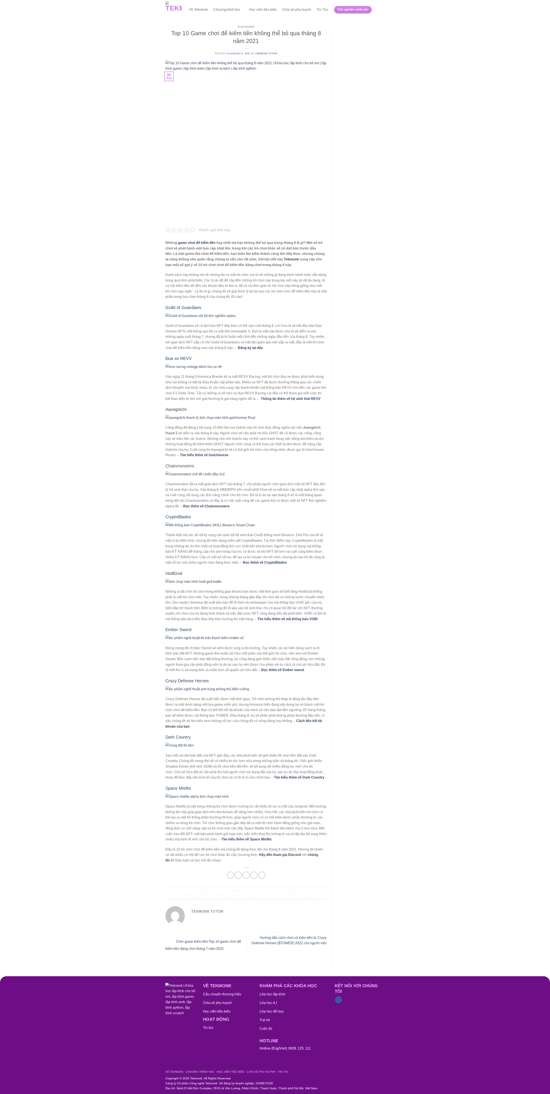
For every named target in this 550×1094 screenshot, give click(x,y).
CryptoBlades (178, 516)
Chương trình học (226, 9)
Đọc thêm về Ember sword (282, 670)
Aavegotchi (175, 409)
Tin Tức (322, 9)
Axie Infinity (251, 890)
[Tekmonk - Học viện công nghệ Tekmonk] (173, 9)
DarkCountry (187, 894)
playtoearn (246, 27)
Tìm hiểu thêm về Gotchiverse (204, 455)
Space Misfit (261, 894)
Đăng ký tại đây (250, 348)
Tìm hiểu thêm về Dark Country (299, 777)
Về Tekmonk (198, 9)
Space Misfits (178, 788)
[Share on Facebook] (230, 875)
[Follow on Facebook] (338, 1000)
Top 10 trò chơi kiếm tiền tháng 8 (291, 894)
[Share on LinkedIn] (261, 875)
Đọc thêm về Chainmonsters (206, 506)
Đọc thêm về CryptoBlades (265, 562)
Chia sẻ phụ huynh (296, 9)
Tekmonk (291, 259)
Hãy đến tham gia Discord (280, 855)
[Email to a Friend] (246, 875)
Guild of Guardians (183, 307)
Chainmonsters (270, 890)
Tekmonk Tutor (266, 53)
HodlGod (173, 573)
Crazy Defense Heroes (187, 680)
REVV (248, 894)
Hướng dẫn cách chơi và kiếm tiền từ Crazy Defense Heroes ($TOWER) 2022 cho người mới (289, 940)
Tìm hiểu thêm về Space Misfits (246, 839)
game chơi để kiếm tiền (196, 243)
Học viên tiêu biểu (263, 9)
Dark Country (178, 737)
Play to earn (234, 894)
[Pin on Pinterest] (253, 875)
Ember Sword (178, 629)
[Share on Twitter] (238, 875)
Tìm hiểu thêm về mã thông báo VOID (287, 619)
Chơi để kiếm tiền (292, 890)
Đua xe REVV (178, 358)
